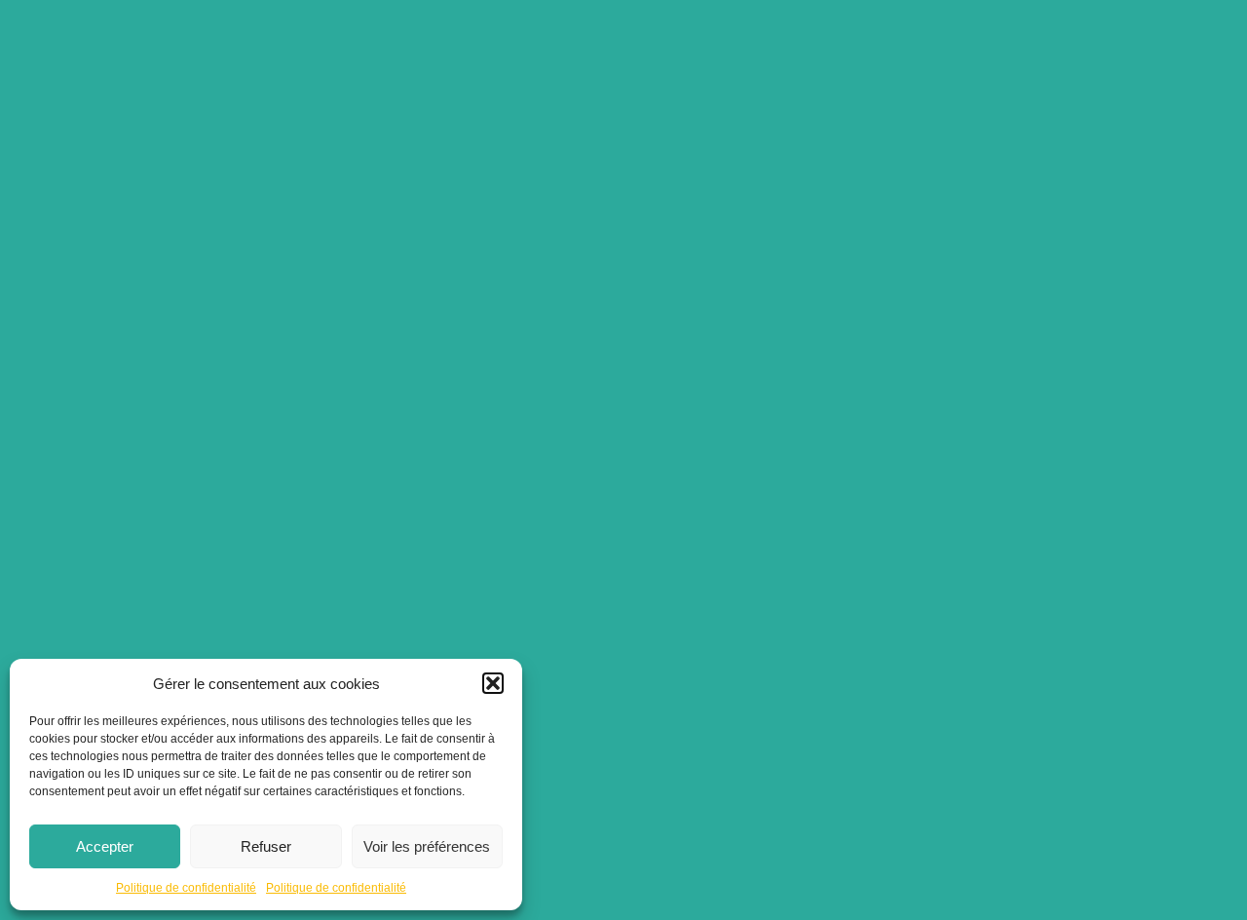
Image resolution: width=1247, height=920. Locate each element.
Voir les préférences (426, 846)
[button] (493, 683)
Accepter (104, 846)
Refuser (266, 846)
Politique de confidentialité (186, 888)
